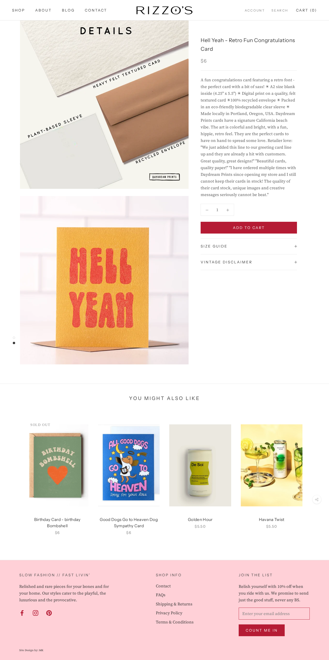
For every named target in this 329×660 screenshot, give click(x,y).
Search (279, 10)
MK (41, 650)
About (43, 10)
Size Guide (214, 246)
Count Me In (262, 630)
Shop (18, 10)
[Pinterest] (49, 612)
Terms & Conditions (175, 622)
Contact (96, 10)
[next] (314, 472)
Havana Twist (271, 519)
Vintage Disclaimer (226, 262)
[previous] (15, 472)
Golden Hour (200, 519)
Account (255, 10)
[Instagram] (35, 612)
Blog (68, 10)
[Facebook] (22, 612)
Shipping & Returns (174, 604)
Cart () (306, 10)
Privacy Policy (169, 613)
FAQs (160, 595)
